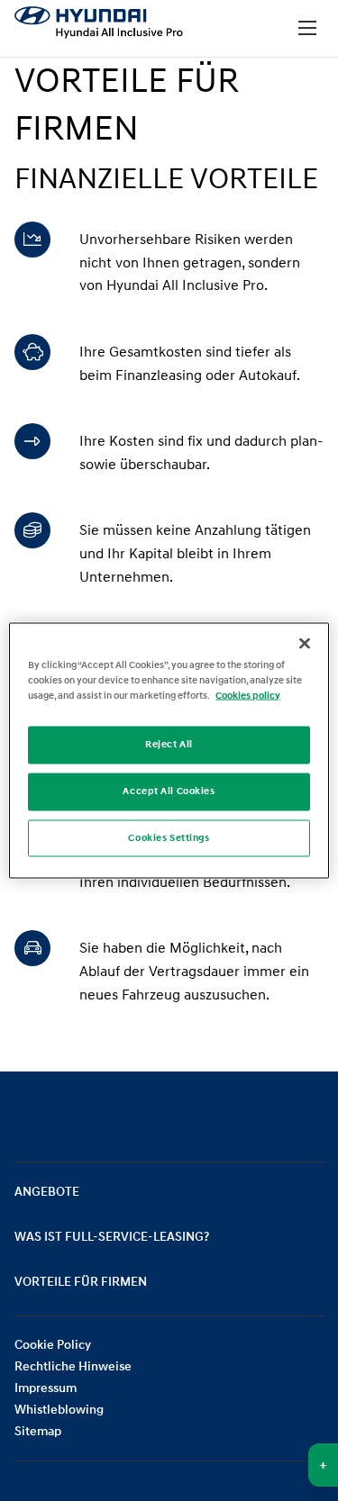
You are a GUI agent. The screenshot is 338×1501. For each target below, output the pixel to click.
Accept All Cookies (169, 790)
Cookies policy (247, 695)
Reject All (169, 743)
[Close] (304, 643)
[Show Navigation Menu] (307, 29)
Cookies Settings (168, 837)
